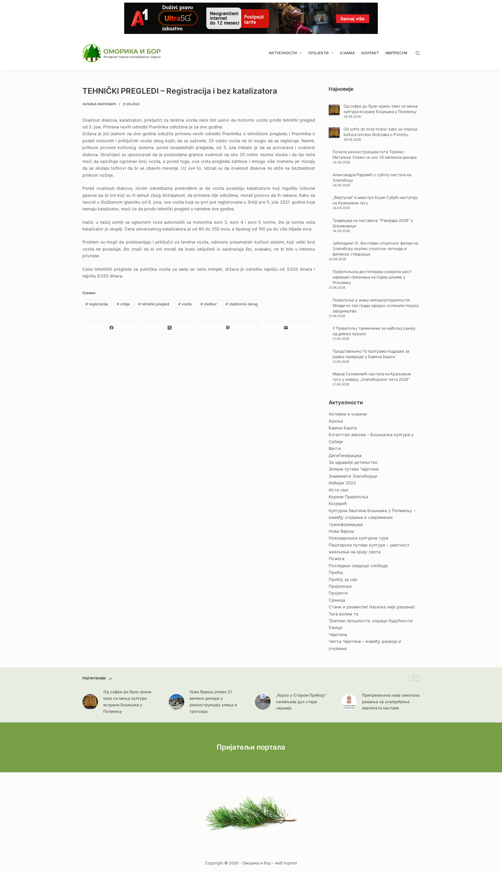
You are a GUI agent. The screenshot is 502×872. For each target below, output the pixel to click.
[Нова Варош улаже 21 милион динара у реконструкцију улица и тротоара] (176, 702)
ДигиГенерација (345, 455)
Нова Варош (341, 531)
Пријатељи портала (250, 747)
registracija (96, 304)
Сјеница (337, 600)
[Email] (286, 328)
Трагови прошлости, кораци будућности (371, 620)
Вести (335, 448)
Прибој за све (343, 579)
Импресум (396, 53)
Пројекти (318, 53)
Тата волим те (343, 613)
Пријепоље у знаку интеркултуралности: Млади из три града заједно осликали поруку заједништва (376, 305)
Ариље (336, 421)
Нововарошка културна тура (358, 538)
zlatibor (209, 304)
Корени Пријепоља (348, 496)
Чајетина (338, 634)
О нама (347, 53)
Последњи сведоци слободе (358, 565)
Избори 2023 (342, 482)
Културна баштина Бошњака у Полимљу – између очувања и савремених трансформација (372, 517)
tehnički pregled (153, 304)
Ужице (335, 627)
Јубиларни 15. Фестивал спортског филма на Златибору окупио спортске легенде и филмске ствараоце (375, 249)
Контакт (370, 53)
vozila (185, 304)
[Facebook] (112, 328)
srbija (123, 304)
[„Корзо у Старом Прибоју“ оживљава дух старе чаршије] (263, 702)
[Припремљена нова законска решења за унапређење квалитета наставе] (349, 702)
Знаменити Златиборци (353, 476)
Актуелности (283, 53)
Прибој (336, 572)
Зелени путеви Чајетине (354, 469)
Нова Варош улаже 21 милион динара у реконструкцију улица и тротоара (213, 701)
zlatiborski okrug (242, 304)
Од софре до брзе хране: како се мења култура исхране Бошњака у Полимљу (127, 701)
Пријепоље (340, 586)
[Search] (418, 53)
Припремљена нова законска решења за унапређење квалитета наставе (391, 702)
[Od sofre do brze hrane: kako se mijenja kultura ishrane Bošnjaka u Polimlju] (334, 132)
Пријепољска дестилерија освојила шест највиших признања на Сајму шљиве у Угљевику (372, 277)
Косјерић (338, 503)
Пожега (336, 558)
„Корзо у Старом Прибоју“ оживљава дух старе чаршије (301, 702)
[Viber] (228, 328)
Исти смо (339, 490)
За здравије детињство (353, 462)
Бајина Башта (343, 427)
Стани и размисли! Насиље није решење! (372, 606)
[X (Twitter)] (170, 328)
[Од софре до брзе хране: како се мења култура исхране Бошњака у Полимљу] (334, 110)
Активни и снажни (348, 414)
